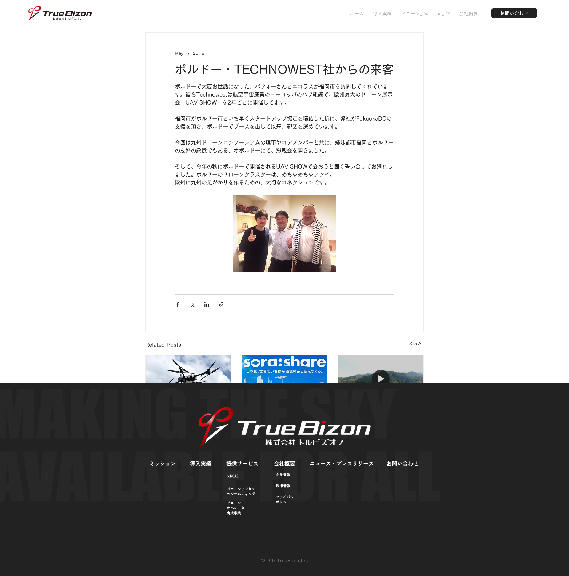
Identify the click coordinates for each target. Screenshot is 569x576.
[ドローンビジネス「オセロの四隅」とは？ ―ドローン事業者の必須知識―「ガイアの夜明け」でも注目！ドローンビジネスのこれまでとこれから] (284, 379)
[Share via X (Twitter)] (192, 304)
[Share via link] (221, 304)
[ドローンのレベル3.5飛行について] (188, 379)
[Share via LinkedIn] (207, 304)
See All (416, 344)
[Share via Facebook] (177, 304)
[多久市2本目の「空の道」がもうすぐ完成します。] (380, 379)
